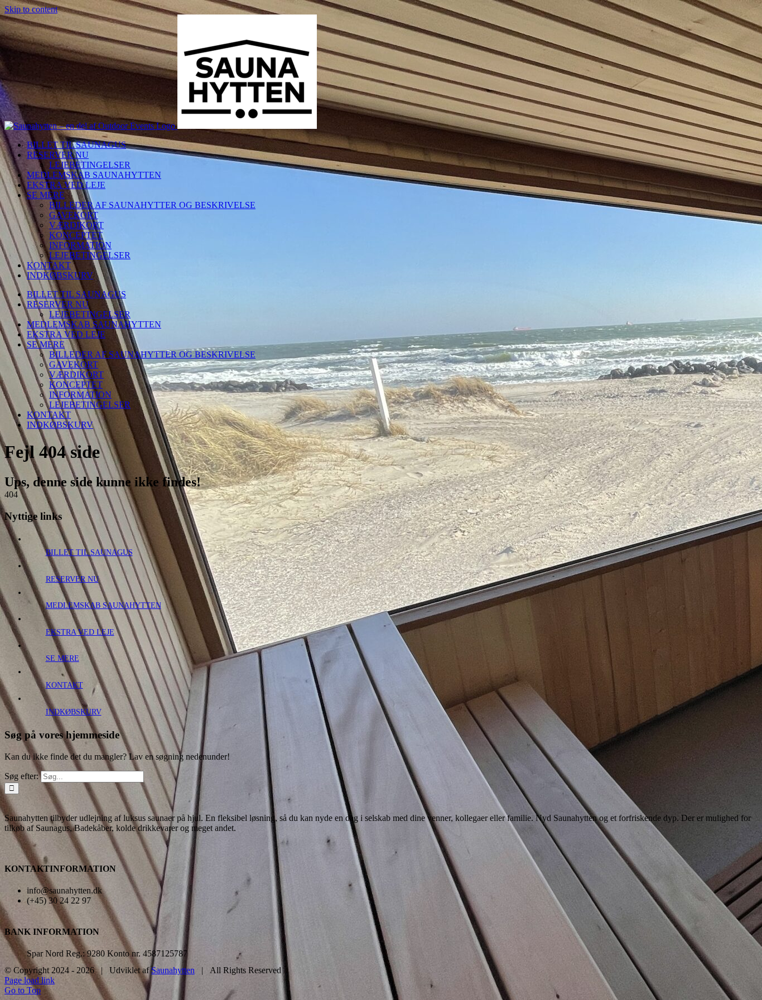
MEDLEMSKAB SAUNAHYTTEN (103, 605)
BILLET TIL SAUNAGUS (89, 552)
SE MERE (62, 658)
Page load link (29, 980)
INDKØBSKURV (74, 712)
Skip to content (30, 9)
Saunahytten (173, 970)
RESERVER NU (72, 579)
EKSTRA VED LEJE (80, 632)
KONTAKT (64, 685)
